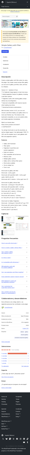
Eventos (18, 411)
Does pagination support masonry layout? (12, 276)
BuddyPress (5, 429)
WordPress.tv (5, 416)
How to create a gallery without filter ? (11, 247)
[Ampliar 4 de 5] (26, 218)
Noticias (3, 399)
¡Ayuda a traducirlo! (15, 11)
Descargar (5, 51)
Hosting (3, 401)
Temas (17, 399)
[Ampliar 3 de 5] (12, 232)
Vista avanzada (5, 341)
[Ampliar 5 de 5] (26, 225)
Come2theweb (8, 47)
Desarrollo (5, 68)
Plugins (17, 401)
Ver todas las (25, 366)
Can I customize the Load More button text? (7, 287)
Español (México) (9, 435)
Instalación (6, 64)
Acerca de (4, 396)
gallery (26, 331)
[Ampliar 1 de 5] (12, 218)
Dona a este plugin (6, 387)
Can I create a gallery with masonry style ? (7, 252)
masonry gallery (24, 334)
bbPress (4, 426)
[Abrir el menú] (27, 2)
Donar (18, 414)
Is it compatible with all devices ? (10, 262)
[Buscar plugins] (16, 16)
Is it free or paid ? (6, 257)
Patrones (18, 404)
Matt (3, 423)
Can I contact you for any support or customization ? (8, 292)
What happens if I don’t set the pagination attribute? (8, 281)
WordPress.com (6, 421)
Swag (18, 416)
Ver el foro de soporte (7, 377)
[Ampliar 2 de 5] (12, 224)
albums (22, 331)
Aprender (3, 409)
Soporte (5, 72)
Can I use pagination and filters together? (12, 272)
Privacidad (4, 404)
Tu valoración (5, 366)
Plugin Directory (5, 6)
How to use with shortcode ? (9, 243)
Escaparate (19, 396)
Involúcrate (19, 409)
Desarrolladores (5, 414)
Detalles (5, 57)
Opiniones (5, 60)
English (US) (26, 328)
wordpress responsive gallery (21, 337)
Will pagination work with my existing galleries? (8, 267)
